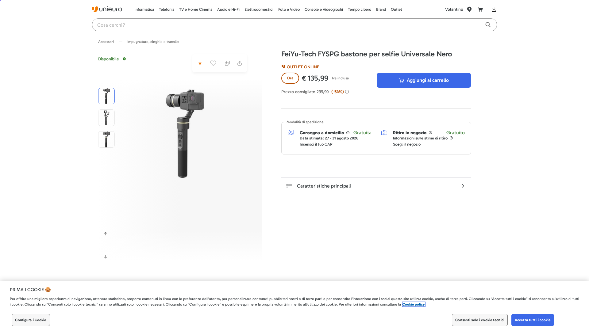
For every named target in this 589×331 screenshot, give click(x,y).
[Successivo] (105, 257)
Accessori (106, 42)
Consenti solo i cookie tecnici (479, 320)
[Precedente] (105, 233)
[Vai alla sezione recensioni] (199, 63)
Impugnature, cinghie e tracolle (153, 42)
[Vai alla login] (492, 9)
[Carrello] (480, 9)
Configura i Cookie (30, 320)
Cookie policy (413, 304)
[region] (294, 306)
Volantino (454, 9)
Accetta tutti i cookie (533, 320)
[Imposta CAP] (469, 9)
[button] (185, 133)
